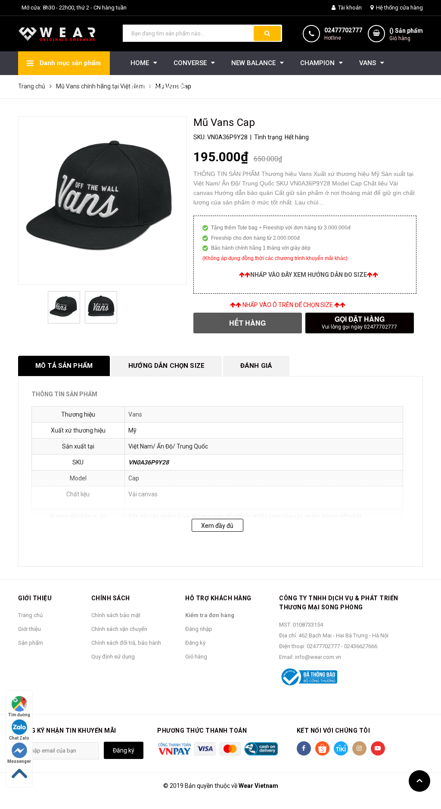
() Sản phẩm (406, 34)
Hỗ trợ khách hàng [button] (218, 598)
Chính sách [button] (110, 598)
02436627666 (360, 646)
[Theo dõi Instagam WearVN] (359, 748)
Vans (135, 414)
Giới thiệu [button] (35, 598)
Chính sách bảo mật (115, 615)
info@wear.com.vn (318, 657)
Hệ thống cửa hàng (399, 7)
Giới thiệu (29, 629)
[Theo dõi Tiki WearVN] (341, 748)
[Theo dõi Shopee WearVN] (322, 748)
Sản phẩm (30, 643)
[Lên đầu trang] (419, 781)
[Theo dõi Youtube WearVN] (378, 748)
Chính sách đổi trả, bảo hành (126, 643)
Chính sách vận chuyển (119, 629)
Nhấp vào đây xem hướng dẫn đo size (308, 274)
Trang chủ (30, 615)
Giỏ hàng (196, 656)
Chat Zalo (19, 738)
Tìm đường (19, 714)
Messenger (19, 761)
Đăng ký (195, 643)
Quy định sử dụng (113, 656)
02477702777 (343, 30)
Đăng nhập (198, 629)
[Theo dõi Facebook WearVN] (304, 748)
